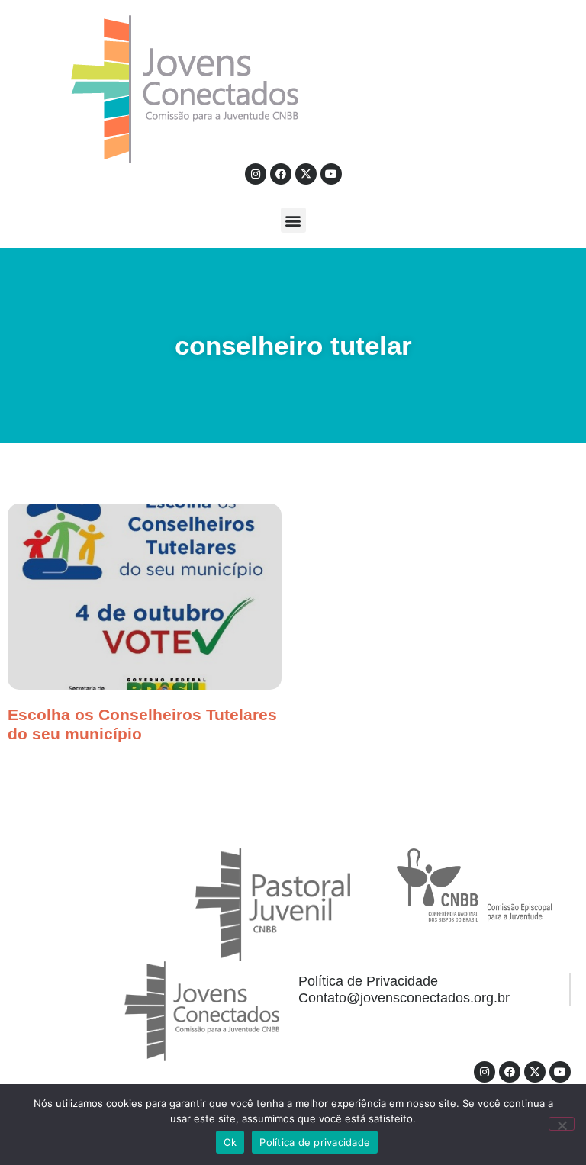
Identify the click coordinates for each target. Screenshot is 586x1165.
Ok (230, 1142)
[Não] (562, 1124)
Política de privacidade (314, 1142)
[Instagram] (255, 174)
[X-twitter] (306, 174)
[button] (293, 220)
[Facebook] (280, 174)
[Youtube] (331, 174)
